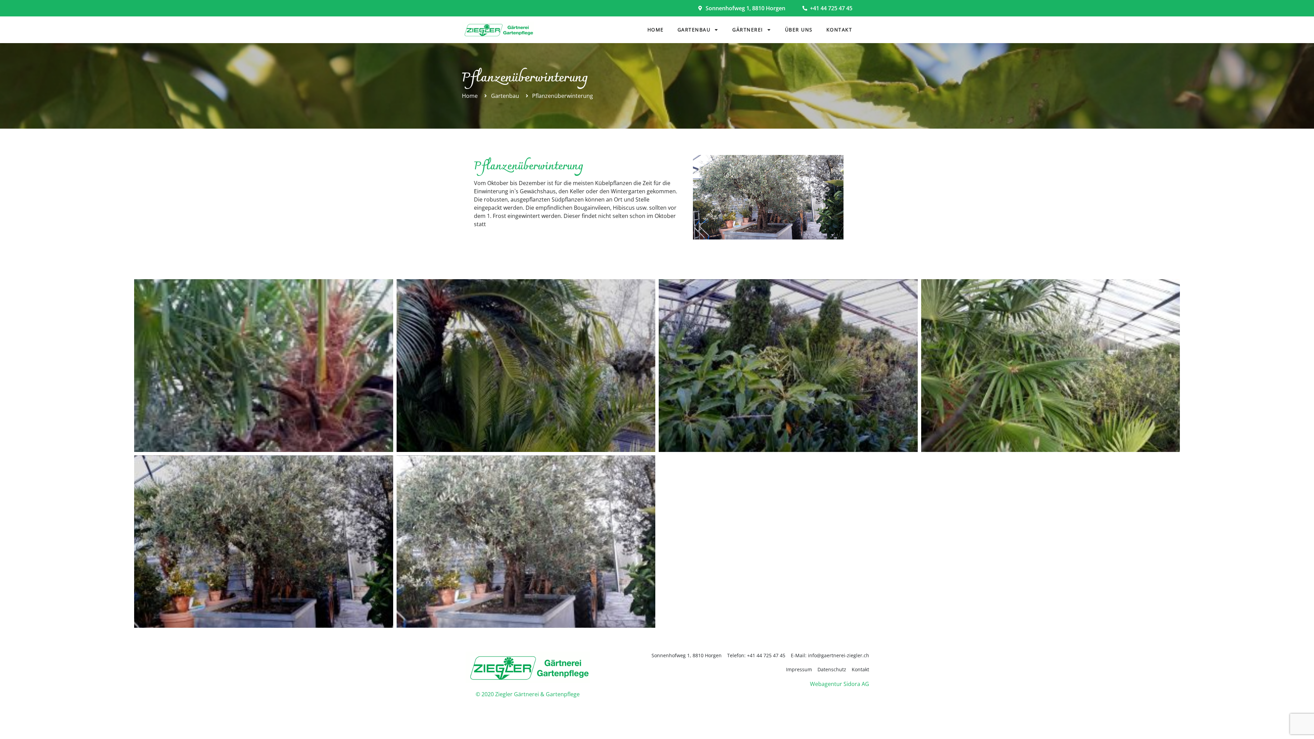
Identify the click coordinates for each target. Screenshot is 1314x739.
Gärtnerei (747, 29)
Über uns (799, 29)
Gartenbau (694, 29)
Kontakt (839, 29)
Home (655, 29)
